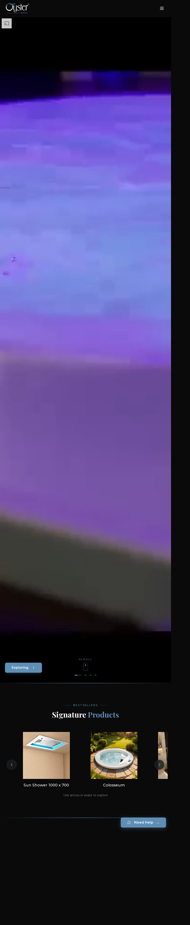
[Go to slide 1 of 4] (78, 675)
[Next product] (159, 765)
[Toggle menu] (162, 8)
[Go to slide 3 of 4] (90, 675)
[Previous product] (12, 765)
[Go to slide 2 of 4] (85, 675)
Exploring (20, 668)
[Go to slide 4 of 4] (95, 675)
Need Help (146, 822)
